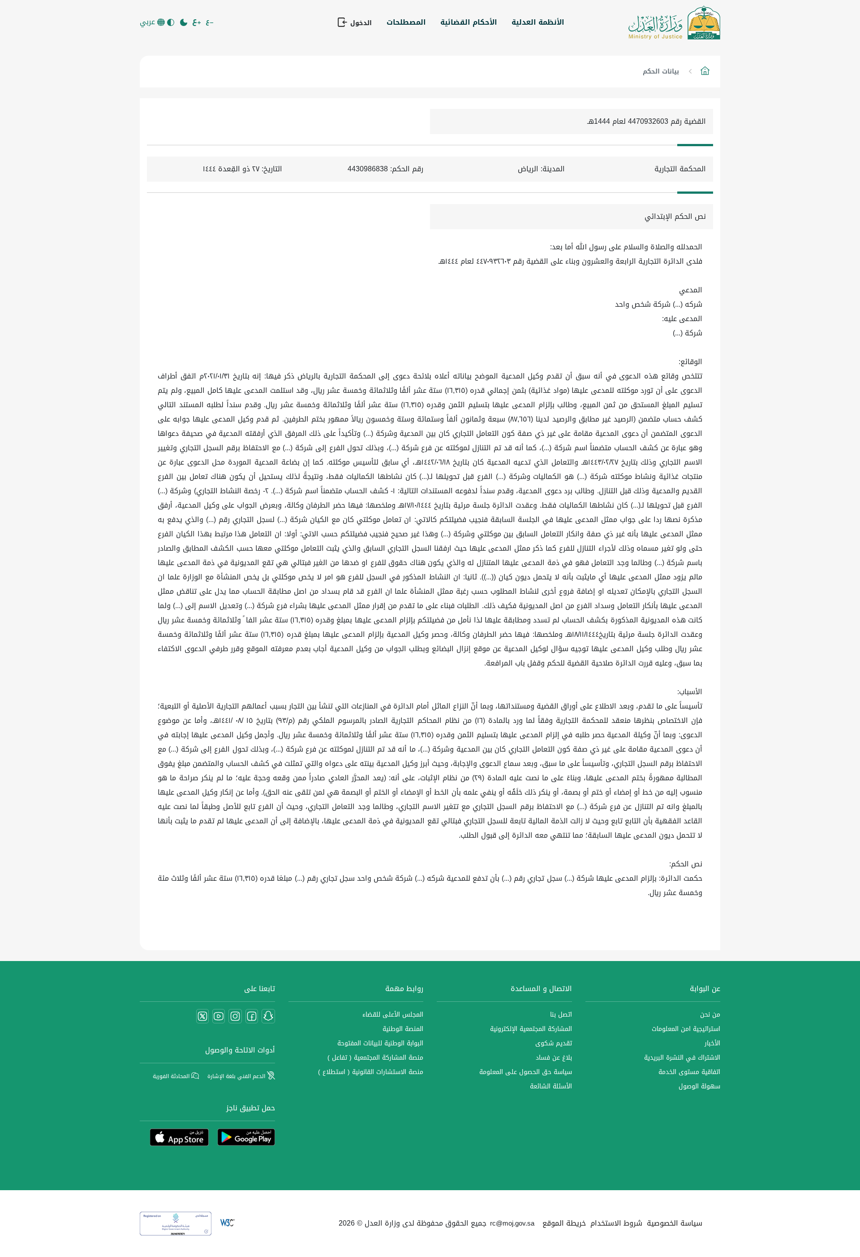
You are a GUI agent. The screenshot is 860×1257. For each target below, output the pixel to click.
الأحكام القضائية (468, 22)
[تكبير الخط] (197, 22)
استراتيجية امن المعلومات (686, 1029)
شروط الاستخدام (616, 1223)
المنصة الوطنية (403, 1029)
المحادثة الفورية (172, 1076)
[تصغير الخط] (210, 22)
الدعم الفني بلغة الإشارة (237, 1076)
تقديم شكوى (553, 1043)
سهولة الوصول (699, 1086)
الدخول (360, 23)
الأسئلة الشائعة (551, 1086)
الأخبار (712, 1043)
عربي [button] (148, 22)
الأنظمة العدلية (538, 22)
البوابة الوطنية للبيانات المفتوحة (380, 1043)
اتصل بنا (561, 1015)
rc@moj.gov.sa (512, 1223)
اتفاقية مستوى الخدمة (689, 1072)
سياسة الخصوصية (674, 1223)
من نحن (710, 1015)
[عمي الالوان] (171, 22)
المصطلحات (406, 22)
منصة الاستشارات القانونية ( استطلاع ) (370, 1072)
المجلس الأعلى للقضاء (392, 1015)
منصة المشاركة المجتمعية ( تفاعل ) (375, 1058)
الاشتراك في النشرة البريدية (682, 1058)
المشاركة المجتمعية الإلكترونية (531, 1029)
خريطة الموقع (564, 1223)
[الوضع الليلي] (184, 22)
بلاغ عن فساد (554, 1058)
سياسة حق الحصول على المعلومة (525, 1072)
